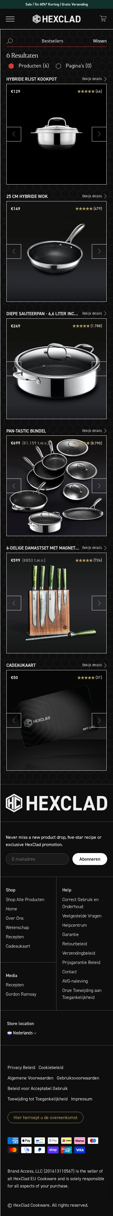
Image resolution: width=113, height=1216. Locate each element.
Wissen (100, 41)
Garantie (70, 934)
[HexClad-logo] (57, 18)
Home (11, 909)
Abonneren (89, 859)
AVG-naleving (75, 981)
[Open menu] (10, 19)
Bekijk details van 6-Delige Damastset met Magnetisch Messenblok (47, 551)
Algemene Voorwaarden (30, 1078)
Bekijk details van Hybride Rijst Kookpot (44, 79)
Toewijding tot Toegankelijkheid (38, 1099)
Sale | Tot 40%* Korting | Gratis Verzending (56, 4)
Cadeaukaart (18, 946)
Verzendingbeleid (78, 953)
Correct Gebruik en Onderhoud (80, 903)
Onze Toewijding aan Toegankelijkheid (81, 993)
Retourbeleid (74, 944)
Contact (69, 972)
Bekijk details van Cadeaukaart (36, 665)
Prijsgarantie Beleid (81, 962)
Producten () (34, 65)
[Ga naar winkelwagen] (103, 18)
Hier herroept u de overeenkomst (45, 1117)
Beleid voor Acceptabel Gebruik (38, 1088)
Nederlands (22, 1033)
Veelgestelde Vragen (81, 916)
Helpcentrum (74, 925)
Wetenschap (17, 927)
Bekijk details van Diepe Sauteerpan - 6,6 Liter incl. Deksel (55, 317)
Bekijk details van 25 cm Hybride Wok (42, 197)
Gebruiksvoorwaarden (78, 1078)
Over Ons (14, 918)
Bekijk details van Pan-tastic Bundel (40, 431)
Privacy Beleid (21, 1067)
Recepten (15, 937)
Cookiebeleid (51, 1067)
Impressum (81, 1099)
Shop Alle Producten (25, 899)
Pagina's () (79, 65)
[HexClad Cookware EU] (56, 803)
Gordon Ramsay (21, 994)
